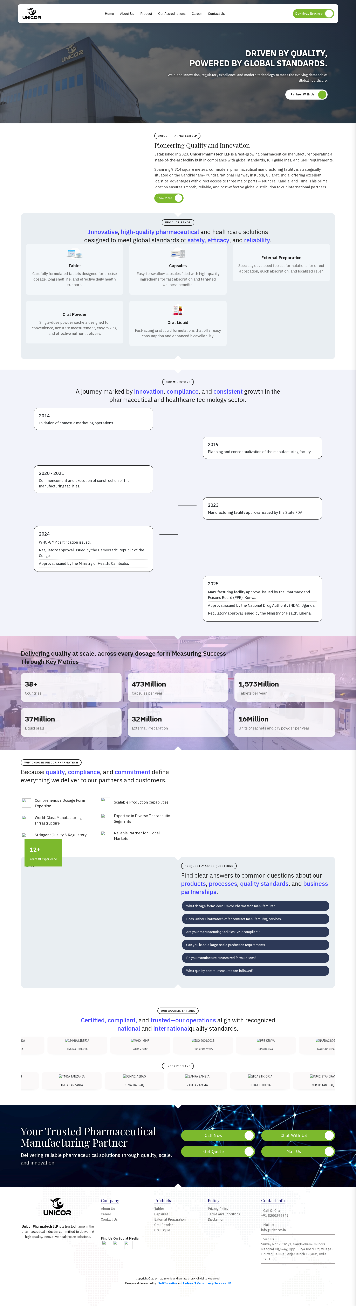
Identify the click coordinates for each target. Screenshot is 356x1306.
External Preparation (170, 1219)
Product (146, 14)
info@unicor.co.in (273, 1227)
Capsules (161, 1214)
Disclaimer (216, 1219)
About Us (127, 14)
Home (109, 14)
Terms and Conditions (224, 1214)
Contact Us (216, 14)
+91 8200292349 (275, 1213)
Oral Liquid (162, 1230)
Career (197, 14)
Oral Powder (163, 1225)
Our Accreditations (172, 14)
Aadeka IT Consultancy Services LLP (207, 1283)
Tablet (159, 1209)
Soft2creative (167, 1283)
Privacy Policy (218, 1209)
